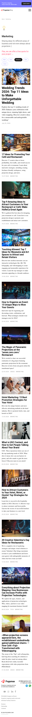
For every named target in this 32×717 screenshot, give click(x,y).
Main (3, 19)
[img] (29, 10)
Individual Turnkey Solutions (8, 700)
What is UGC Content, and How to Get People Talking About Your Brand (15, 445)
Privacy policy (4, 714)
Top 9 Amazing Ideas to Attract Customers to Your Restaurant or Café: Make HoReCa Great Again (15, 205)
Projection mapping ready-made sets (10, 698)
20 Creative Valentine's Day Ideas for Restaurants (15, 541)
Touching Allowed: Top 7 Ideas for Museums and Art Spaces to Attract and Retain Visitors (15, 253)
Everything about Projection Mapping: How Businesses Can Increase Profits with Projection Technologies (16, 591)
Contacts (3, 708)
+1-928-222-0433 (25, 683)
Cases (4, 64)
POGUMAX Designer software (9, 696)
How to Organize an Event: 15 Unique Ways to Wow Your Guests (15, 305)
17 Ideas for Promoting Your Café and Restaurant (16, 155)
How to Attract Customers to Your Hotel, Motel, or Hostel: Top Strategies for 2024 (15, 494)
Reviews (3, 704)
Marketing (18, 59)
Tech (11, 59)
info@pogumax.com (25, 681)
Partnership (4, 706)
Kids (26, 59)
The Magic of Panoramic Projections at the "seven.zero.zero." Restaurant (14, 351)
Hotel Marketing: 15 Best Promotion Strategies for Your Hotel (14, 400)
